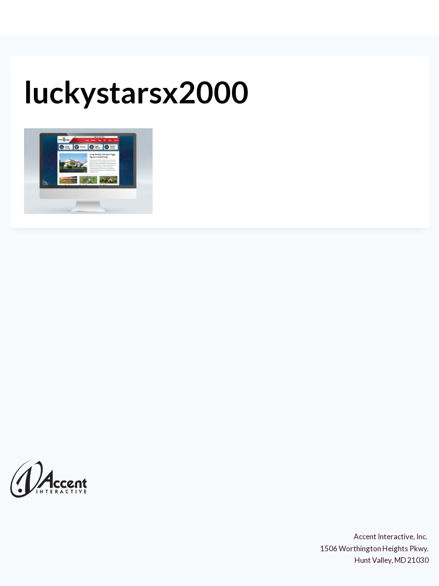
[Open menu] (416, 17)
